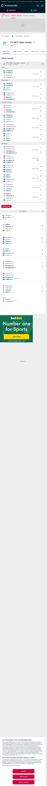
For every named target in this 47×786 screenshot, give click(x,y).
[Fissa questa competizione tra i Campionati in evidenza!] (34, 42)
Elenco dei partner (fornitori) (11, 765)
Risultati (35, 51)
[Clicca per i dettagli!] (22, 74)
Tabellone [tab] (6, 206)
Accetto (23, 771)
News (27, 51)
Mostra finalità (23, 782)
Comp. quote (17, 51)
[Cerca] (38, 5)
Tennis (6, 36)
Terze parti (19, 755)
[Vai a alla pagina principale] (11, 5)
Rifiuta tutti (23, 776)
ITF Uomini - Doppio (22, 36)
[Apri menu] (42, 5)
